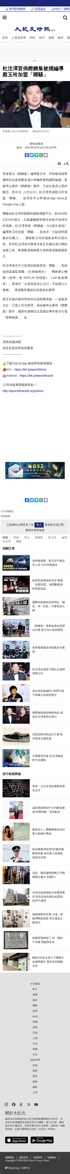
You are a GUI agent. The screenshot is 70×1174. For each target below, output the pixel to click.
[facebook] (13, 1104)
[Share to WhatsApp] (41, 155)
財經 (35, 1011)
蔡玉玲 (52, 537)
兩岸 (60, 37)
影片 (35, 989)
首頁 (5, 37)
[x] (28, 1104)
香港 (16, 537)
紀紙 (35, 1065)
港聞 (51, 37)
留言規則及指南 (5, 516)
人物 (35, 1038)
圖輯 (35, 1087)
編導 (64, 537)
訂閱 (61, 524)
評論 (35, 1032)
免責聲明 (37, 1157)
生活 (35, 1043)
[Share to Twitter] (32, 155)
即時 (32, 37)
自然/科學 (35, 1059)
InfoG (35, 1016)
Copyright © (11, 1160)
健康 (35, 1049)
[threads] (21, 1104)
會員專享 (20, 37)
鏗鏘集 (39, 537)
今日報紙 (35, 983)
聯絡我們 (23, 1157)
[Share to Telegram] (36, 155)
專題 (35, 1027)
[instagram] (6, 1104)
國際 (35, 1005)
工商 (35, 1092)
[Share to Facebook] (27, 155)
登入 (39, 524)
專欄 (35, 1021)
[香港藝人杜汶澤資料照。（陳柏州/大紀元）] (35, 104)
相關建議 (9, 1157)
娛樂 (35, 1081)
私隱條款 (51, 1157)
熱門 (42, 37)
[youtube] (36, 1104)
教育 (35, 1076)
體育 (35, 1070)
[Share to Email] (46, 155)
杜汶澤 (7, 541)
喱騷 (18, 541)
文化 (35, 1054)
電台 (27, 537)
